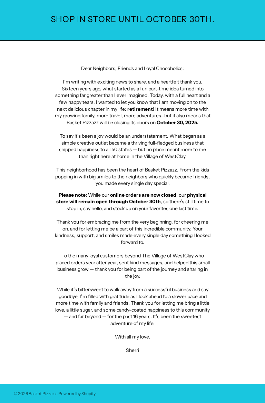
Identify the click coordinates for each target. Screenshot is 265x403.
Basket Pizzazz (43, 393)
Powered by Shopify (77, 393)
